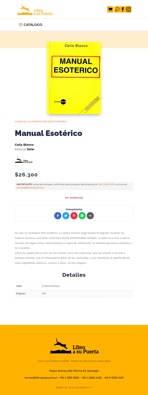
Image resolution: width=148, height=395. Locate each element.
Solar (30, 149)
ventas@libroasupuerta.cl (30, 187)
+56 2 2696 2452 (106, 184)
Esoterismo (58, 121)
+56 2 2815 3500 (69, 377)
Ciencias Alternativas (31, 121)
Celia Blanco (24, 144)
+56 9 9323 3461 (114, 377)
